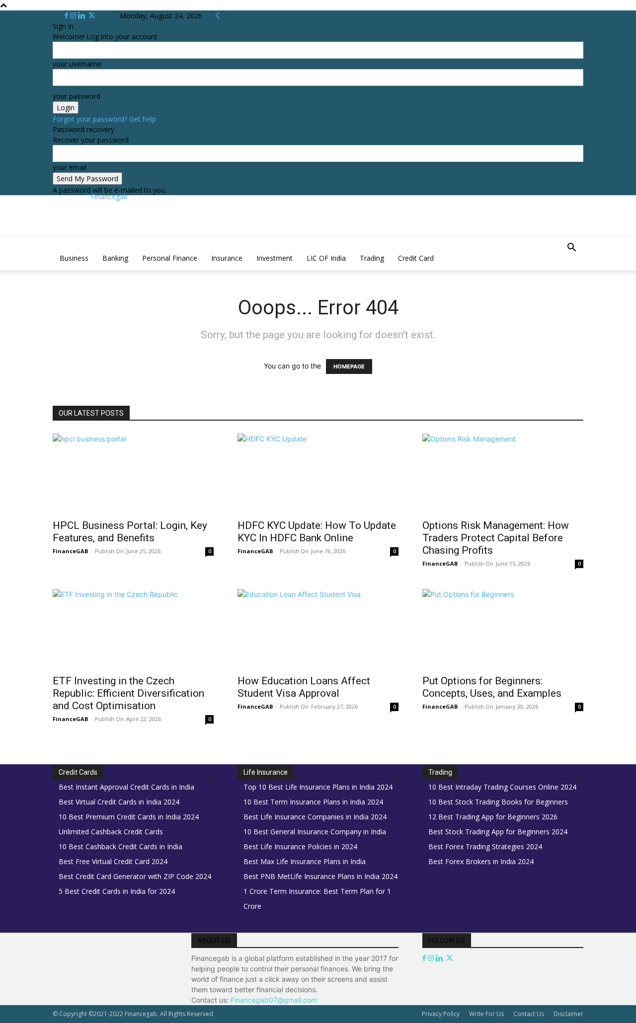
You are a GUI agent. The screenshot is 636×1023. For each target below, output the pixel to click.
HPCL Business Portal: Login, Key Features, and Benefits (130, 531)
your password (76, 96)
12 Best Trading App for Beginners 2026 (492, 816)
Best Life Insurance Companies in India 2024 (315, 816)
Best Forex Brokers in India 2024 (481, 861)
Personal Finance (169, 258)
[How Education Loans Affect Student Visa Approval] (318, 628)
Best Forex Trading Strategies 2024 (485, 846)
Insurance (226, 258)
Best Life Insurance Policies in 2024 (300, 846)
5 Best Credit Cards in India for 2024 (117, 891)
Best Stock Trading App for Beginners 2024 (497, 831)
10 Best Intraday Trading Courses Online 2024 (502, 787)
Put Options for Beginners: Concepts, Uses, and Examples (491, 687)
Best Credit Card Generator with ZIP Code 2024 (135, 876)
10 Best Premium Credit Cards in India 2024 (129, 816)
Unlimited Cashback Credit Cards (111, 831)
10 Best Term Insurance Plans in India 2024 (313, 801)
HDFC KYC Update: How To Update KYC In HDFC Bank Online (317, 531)
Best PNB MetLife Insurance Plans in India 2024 (320, 876)
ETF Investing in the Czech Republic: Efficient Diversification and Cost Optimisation (128, 693)
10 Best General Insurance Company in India (314, 831)
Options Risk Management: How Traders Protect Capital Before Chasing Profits (495, 537)
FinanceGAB (70, 551)
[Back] (217, 15)
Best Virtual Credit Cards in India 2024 (119, 801)
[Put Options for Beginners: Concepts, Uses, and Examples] (502, 628)
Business (74, 258)
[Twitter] (91, 15)
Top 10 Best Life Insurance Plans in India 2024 (318, 787)
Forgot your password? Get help (104, 119)
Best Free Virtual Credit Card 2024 (113, 861)
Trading (372, 258)
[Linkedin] (82, 15)
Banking (115, 258)
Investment (274, 258)
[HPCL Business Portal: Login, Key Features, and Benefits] (133, 473)
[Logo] (54, 241)
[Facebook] (67, 15)
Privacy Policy (441, 1014)
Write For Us (486, 1014)
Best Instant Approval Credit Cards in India (126, 787)
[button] (571, 248)
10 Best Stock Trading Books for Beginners (498, 801)
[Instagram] (74, 15)
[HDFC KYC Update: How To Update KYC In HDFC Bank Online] (318, 473)
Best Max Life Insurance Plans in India (304, 861)
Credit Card (416, 258)
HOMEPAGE (349, 366)
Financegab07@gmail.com (274, 1000)
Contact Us (528, 1014)
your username (77, 64)
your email (69, 167)
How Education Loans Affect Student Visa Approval (304, 687)
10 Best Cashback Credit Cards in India (120, 846)
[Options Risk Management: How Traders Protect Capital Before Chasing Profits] (502, 473)
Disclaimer (568, 1014)
